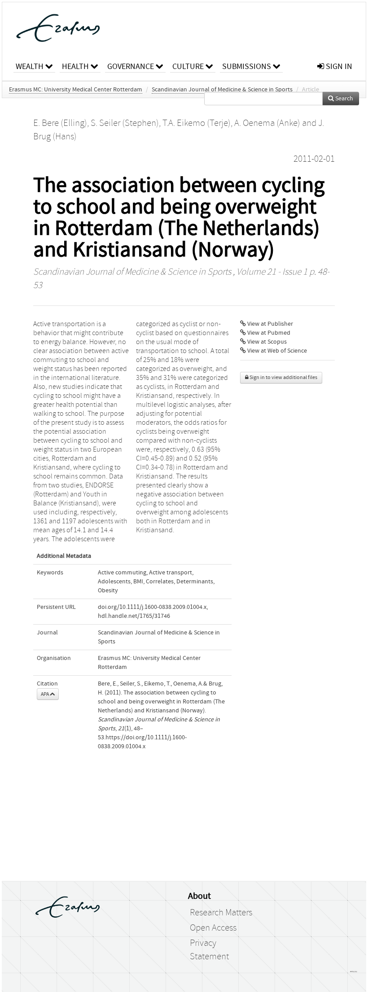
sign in (338, 66)
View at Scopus (266, 341)
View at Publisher (269, 324)
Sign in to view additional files (283, 377)
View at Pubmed (268, 332)
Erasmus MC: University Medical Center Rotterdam (75, 89)
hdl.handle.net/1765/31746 (134, 616)
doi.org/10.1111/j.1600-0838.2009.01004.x (152, 607)
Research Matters (221, 912)
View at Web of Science (276, 350)
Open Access (213, 928)
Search (343, 98)
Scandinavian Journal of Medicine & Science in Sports (222, 89)
